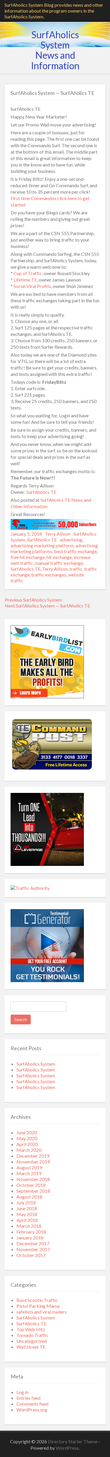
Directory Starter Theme (73, 1441)
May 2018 (26, 1214)
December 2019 (32, 1156)
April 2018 (27, 1220)
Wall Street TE (30, 1347)
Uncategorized (31, 1341)
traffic (76, 569)
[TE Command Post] (52, 770)
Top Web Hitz (30, 1329)
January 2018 (29, 1237)
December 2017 (32, 1243)
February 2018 (31, 1231)
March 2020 (28, 1150)
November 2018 (33, 1179)
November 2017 (33, 1249)
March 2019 (28, 1173)
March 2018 (28, 1226)
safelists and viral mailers (41, 1311)
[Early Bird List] (47, 696)
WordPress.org (31, 1409)
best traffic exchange (75, 551)
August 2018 (29, 1196)
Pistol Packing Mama (38, 1306)
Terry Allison (57, 533)
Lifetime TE (25, 279)
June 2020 (26, 1132)
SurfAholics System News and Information (55, 50)
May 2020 (26, 1138)
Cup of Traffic (27, 273)
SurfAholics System (35, 1064)
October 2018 (30, 1185)
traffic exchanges (48, 574)
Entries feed (28, 1398)
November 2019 (33, 1161)
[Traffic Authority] (30, 888)
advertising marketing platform (42, 545)
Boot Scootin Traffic (37, 1300)
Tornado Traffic (32, 1335)
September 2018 (33, 1191)
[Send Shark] (55, 528)
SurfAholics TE (41, 492)
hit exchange (59, 557)
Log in (22, 1392)
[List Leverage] (47, 864)
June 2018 (26, 1208)
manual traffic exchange (59, 563)
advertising (71, 539)
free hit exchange (28, 557)
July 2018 (26, 1202)
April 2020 (27, 1144)
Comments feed (32, 1403)
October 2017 (30, 1255)
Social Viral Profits (32, 286)
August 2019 (29, 1167)
